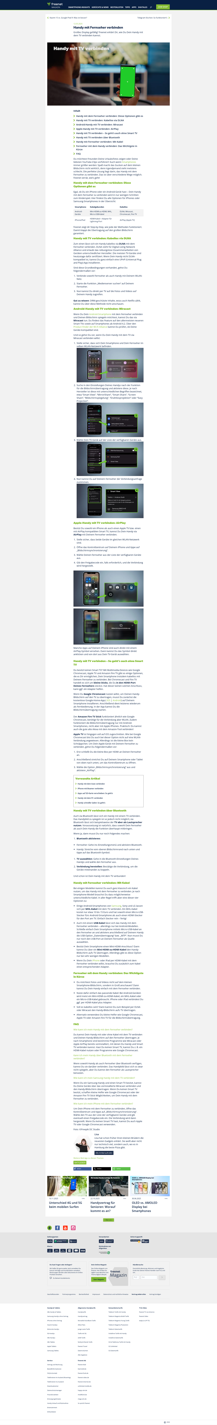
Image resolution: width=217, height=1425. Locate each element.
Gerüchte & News (100, 7)
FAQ (78, 153)
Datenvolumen (83, 1351)
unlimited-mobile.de (84, 1386)
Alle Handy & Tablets (54, 1312)
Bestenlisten (116, 7)
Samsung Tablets (53, 1351)
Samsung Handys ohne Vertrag (57, 1316)
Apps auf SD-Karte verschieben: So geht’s (95, 793)
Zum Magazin (98, 1279)
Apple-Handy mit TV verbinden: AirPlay (97, 128)
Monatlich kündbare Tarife (87, 1321)
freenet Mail (82, 1365)
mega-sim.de (82, 1399)
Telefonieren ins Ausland (55, 1382)
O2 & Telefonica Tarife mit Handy (119, 1342)
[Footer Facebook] (57, 1228)
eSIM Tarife (81, 1338)
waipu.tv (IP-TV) (144, 1321)
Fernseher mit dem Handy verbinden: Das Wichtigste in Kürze (106, 148)
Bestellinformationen (54, 1369)
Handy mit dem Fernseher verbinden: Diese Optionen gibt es (109, 116)
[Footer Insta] (73, 1228)
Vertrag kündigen (155, 1294)
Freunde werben (52, 1395)
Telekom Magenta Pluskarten (118, 1325)
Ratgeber (79, 1162)
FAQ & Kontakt (52, 1373)
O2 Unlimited (112, 1346)
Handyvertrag (82, 1316)
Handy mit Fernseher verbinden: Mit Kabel (99, 141)
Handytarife (82, 1312)
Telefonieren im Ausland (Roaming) (59, 1377)
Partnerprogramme (68, 1294)
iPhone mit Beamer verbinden (90, 788)
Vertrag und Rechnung (54, 1365)
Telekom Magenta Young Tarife (118, 1321)
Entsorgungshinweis (54, 1399)
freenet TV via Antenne (146, 1312)
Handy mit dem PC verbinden (90, 798)
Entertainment (52, 1407)
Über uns (109, 1220)
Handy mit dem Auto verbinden (91, 784)
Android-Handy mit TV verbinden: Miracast (99, 124)
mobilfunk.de (82, 1395)
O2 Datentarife (113, 1351)
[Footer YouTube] (65, 1228)
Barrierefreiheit (84, 1294)
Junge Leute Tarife (84, 1329)
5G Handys (51, 1333)
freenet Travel (82, 1346)
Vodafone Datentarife (115, 1338)
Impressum (96, 1294)
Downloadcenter (52, 1386)
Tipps (127, 7)
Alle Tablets (51, 1342)
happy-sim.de (82, 1390)
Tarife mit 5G (82, 1333)
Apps (134, 7)
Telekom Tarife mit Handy (117, 1312)
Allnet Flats (81, 1325)
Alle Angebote (82, 1355)
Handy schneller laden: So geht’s (91, 803)
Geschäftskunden (53, 1294)
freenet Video (143, 1316)
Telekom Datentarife (115, 1329)
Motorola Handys (53, 1329)
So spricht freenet (84, 1403)
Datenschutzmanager (54, 1390)
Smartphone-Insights (79, 7)
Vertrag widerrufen (139, 1294)
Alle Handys (51, 1338)
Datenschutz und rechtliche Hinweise (115, 1294)
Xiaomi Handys (52, 1325)
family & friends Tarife (85, 1342)
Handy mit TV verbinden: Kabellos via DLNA (100, 120)
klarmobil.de (82, 1369)
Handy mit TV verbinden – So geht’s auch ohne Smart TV (106, 133)
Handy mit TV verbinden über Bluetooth (98, 137)
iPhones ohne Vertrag (54, 1321)
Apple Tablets (51, 1346)
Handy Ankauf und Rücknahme (57, 1403)
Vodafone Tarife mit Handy (117, 1333)
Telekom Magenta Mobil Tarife (118, 1316)
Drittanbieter (51, 1412)
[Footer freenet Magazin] (49, 1228)
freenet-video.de (83, 1377)
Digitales (142, 7)
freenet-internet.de (84, 1382)
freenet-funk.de (83, 1373)
